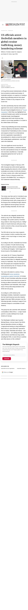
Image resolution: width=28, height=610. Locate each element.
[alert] (11, 595)
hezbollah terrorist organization (7, 368)
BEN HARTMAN (5, 84)
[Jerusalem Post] (15, 24)
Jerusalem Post (4, 30)
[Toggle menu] (3, 24)
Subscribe (6, 358)
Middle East (10, 30)
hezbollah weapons (21, 368)
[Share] (2, 58)
